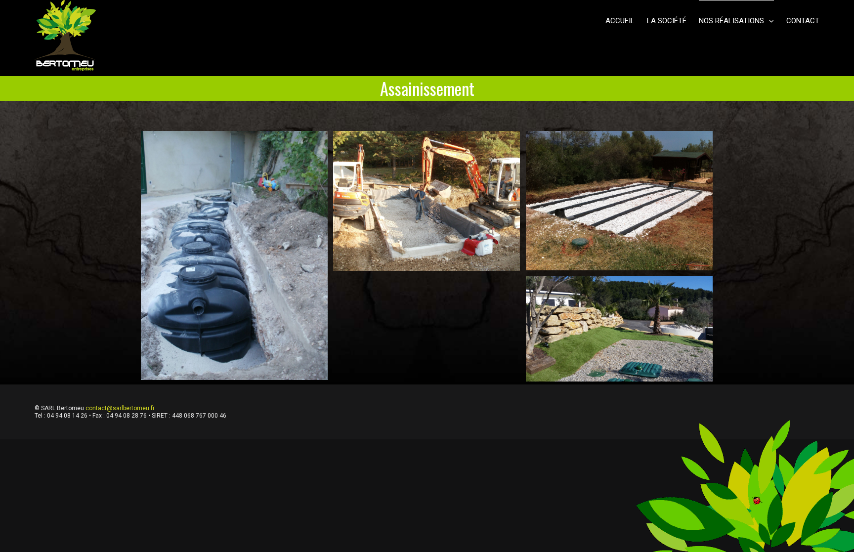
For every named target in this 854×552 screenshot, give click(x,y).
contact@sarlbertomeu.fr (120, 408)
